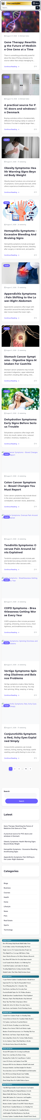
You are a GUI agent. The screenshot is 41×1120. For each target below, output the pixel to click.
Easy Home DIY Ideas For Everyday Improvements (17, 959)
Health (7, 14)
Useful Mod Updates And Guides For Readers (16, 966)
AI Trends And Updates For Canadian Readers (16, 1110)
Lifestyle (7, 906)
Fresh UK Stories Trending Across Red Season (16, 1025)
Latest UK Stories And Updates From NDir (15, 1061)
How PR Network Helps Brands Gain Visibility (16, 1074)
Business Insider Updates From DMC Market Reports (18, 1104)
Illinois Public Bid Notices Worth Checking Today (16, 1094)
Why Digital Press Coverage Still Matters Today (16, 953)
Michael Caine (24, 36)
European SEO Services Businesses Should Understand (18, 1064)
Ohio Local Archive (13, 3)
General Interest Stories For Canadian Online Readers (18, 1019)
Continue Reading (10, 66)
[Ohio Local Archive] (3, 3)
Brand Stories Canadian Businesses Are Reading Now (18, 1107)
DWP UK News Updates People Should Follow (16, 1100)
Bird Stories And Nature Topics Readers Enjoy (16, 1035)
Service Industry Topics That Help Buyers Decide (17, 1041)
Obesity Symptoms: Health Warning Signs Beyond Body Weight (20, 171)
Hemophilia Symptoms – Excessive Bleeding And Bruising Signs (20, 234)
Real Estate (8, 920)
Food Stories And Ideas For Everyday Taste (15, 989)
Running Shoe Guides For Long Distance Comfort (17, 1058)
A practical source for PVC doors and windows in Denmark (20, 109)
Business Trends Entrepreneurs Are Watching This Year (19, 1031)
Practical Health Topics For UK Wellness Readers (17, 992)
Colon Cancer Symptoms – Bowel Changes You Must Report (20, 486)
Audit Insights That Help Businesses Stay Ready (16, 1113)
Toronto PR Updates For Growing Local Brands (16, 1052)
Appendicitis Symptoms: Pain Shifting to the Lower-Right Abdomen (20, 297)
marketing (22, 162)
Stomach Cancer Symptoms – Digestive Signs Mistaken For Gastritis (20, 360)
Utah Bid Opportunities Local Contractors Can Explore (18, 1088)
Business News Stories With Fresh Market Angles (17, 1028)
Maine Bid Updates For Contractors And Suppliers (17, 1097)
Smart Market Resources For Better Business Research (18, 956)
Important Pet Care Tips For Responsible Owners (17, 983)
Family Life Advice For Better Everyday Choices (16, 1005)
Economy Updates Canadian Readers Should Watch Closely (19, 1116)
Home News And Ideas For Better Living (14, 1055)
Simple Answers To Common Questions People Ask (17, 950)
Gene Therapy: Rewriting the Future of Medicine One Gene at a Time (20, 46)
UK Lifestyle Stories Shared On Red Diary (15, 1044)
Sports (6, 925)
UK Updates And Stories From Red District (15, 1022)
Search (7, 791)
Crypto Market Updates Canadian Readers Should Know (19, 979)
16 (26, 769)
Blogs (6, 883)
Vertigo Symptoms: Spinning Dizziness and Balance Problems (20, 674)
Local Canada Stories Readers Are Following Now (17, 962)
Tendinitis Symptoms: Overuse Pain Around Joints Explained (20, 549)
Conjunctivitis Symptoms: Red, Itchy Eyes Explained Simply (20, 737)
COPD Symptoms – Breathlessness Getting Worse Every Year (20, 612)
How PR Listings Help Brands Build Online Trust (16, 943)
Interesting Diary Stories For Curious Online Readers (18, 1038)
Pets (5, 916)
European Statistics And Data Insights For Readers (17, 1068)
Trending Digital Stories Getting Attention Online (16, 969)
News (6, 911)
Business (7, 888)
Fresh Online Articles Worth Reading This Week (16, 947)
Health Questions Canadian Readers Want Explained (17, 995)
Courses (7, 893)
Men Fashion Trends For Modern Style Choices (16, 1077)
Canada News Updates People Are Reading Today (17, 1015)
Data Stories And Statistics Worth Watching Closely (17, 1008)
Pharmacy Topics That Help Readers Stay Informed (17, 998)
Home (6, 77)
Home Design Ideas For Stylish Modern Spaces (16, 1080)
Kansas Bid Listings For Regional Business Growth (17, 1091)
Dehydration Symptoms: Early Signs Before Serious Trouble (20, 423)
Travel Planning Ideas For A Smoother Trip (15, 986)
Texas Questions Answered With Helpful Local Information (19, 1071)
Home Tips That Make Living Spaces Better (15, 1002)
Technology (8, 930)
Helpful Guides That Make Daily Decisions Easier (16, 972)
